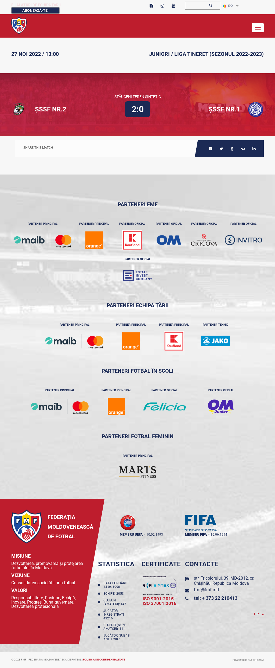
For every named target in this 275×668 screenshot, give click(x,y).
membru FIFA (196, 534)
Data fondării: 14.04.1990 (115, 585)
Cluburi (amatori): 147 (115, 602)
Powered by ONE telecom (248, 660)
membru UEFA (131, 534)
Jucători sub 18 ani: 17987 (116, 637)
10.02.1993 (154, 534)
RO (230, 6)
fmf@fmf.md (206, 589)
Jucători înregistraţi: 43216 (114, 614)
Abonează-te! (35, 10)
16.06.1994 (219, 534)
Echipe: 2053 (114, 594)
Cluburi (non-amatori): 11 (114, 627)
